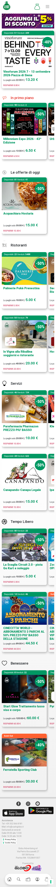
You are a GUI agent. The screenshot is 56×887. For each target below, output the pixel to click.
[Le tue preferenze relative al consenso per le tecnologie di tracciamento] (51, 882)
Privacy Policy (10, 839)
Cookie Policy (10, 843)
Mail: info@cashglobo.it (13, 827)
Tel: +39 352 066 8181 (12, 823)
